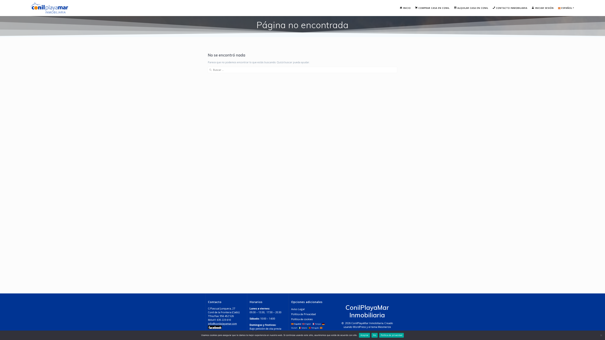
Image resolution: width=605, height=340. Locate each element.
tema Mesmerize (381, 327)
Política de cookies (302, 319)
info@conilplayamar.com (222, 323)
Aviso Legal (298, 309)
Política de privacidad (391, 335)
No (374, 335)
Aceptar (364, 335)
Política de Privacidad (303, 314)
